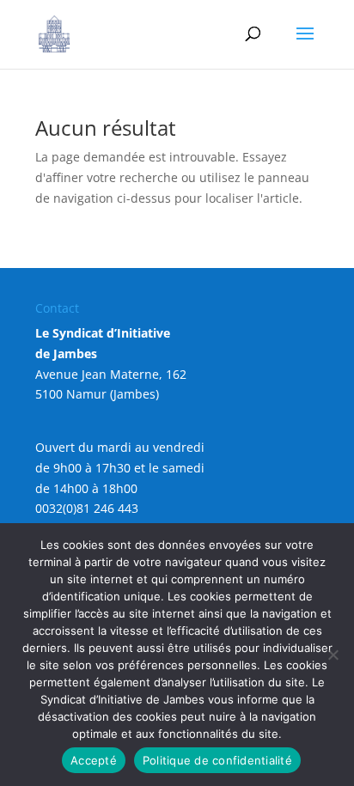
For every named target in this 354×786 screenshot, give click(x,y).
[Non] (332, 654)
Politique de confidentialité (217, 760)
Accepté (93, 760)
